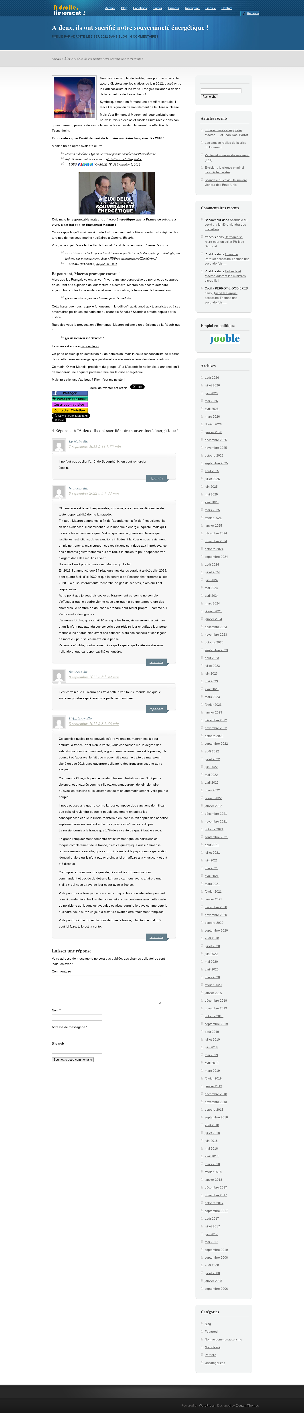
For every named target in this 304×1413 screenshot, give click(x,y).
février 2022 (213, 798)
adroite (78, 36)
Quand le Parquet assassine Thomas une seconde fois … (227, 258)
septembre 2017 (216, 1211)
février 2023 (213, 704)
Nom (56, 1010)
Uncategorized (215, 1362)
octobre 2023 (214, 642)
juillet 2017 (212, 1226)
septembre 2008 (216, 1257)
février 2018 (213, 1172)
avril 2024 (212, 595)
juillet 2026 (212, 385)
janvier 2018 (213, 1179)
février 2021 (213, 891)
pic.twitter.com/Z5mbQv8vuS (139, 258)
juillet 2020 (212, 946)
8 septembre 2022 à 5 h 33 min (94, 493)
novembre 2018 (216, 1102)
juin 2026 (211, 393)
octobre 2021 (214, 829)
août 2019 (212, 1031)
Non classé (212, 1347)
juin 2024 (211, 580)
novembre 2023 (216, 634)
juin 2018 (211, 1140)
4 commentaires (144, 36)
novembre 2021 (216, 821)
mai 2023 (211, 681)
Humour (173, 8)
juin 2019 (211, 1047)
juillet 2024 (212, 572)
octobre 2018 (214, 1109)
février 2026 (213, 424)
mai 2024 (211, 588)
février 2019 (213, 1078)
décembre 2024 (216, 533)
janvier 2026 (213, 432)
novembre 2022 (216, 728)
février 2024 (213, 611)
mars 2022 (212, 790)
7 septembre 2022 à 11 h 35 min (95, 446)
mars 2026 (212, 416)
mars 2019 (212, 1070)
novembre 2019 (216, 1008)
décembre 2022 (216, 720)
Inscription (192, 8)
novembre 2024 (216, 541)
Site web (58, 1043)
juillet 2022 (212, 759)
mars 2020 (212, 977)
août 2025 (212, 471)
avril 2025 (212, 502)
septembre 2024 (216, 556)
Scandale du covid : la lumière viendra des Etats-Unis (226, 224)
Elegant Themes (247, 1405)
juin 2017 (211, 1234)
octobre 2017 (214, 1203)
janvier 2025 (213, 525)
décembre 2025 (216, 440)
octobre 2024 (214, 549)
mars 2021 (212, 883)
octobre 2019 (214, 1016)
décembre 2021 (216, 813)
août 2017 (212, 1218)
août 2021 (212, 845)
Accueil (110, 8)
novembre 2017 (216, 1195)
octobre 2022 (214, 736)
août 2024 (212, 564)
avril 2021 (212, 876)
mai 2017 (211, 1242)
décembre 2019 (216, 1000)
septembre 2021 (216, 837)
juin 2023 (211, 673)
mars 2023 (212, 697)
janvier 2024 (213, 619)
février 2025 (213, 518)
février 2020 (213, 985)
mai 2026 (211, 401)
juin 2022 (211, 767)
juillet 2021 (212, 852)
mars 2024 (212, 603)
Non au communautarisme (223, 1339)
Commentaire (61, 971)
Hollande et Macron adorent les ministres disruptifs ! (225, 275)
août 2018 (212, 1125)
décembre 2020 (216, 907)
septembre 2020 (216, 930)
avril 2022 (212, 782)
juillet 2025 (212, 479)
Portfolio (210, 1355)
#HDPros (114, 258)
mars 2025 (212, 510)
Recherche (253, 13)
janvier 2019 (213, 1086)
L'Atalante (77, 718)
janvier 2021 (213, 899)
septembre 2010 (216, 1249)
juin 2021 (211, 860)
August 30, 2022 (106, 264)
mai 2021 (211, 868)
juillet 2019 (212, 1039)
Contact (226, 8)
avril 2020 (212, 969)
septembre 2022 (216, 743)
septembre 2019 (216, 1024)
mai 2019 (211, 1055)
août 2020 (212, 938)
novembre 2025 (216, 447)
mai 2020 (211, 961)
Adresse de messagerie (69, 1027)
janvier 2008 (213, 1281)
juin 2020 (211, 954)
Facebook (140, 8)
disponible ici (90, 346)
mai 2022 (211, 774)
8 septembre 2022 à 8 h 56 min (94, 723)
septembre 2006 (216, 1288)
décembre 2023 (216, 627)
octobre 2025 (214, 455)
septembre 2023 (216, 650)
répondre (156, 478)
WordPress (207, 1405)
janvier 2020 (213, 993)
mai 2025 (211, 494)
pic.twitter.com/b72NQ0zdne (124, 159)
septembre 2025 (216, 463)
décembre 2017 (216, 1187)
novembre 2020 (216, 915)
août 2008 (212, 1265)
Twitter (157, 8)
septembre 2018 (216, 1117)
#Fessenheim (146, 154)
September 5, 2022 (128, 164)
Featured (211, 1331)
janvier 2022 (213, 806)
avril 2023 (212, 689)
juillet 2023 (212, 665)
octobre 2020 (214, 922)
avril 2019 (212, 1063)
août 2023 (212, 658)
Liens (210, 8)
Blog (124, 8)
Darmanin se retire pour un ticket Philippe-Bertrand (225, 241)
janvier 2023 (213, 712)
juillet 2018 (212, 1133)
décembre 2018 (216, 1094)
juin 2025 (211, 486)
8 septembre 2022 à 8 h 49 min (94, 676)
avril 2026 (212, 408)
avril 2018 (212, 1156)
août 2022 (212, 751)
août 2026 (212, 377)
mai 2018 (211, 1148)
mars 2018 (212, 1164)
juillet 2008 (212, 1273)
